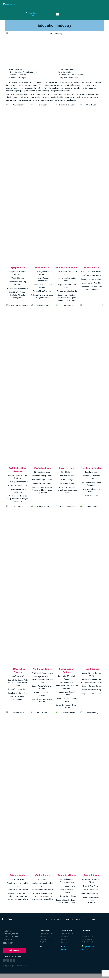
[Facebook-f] (4, 960)
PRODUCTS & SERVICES (53, 919)
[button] (14, 950)
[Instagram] (7, 960)
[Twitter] (14, 960)
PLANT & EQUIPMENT (73, 919)
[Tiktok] (11, 960)
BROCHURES (91, 919)
